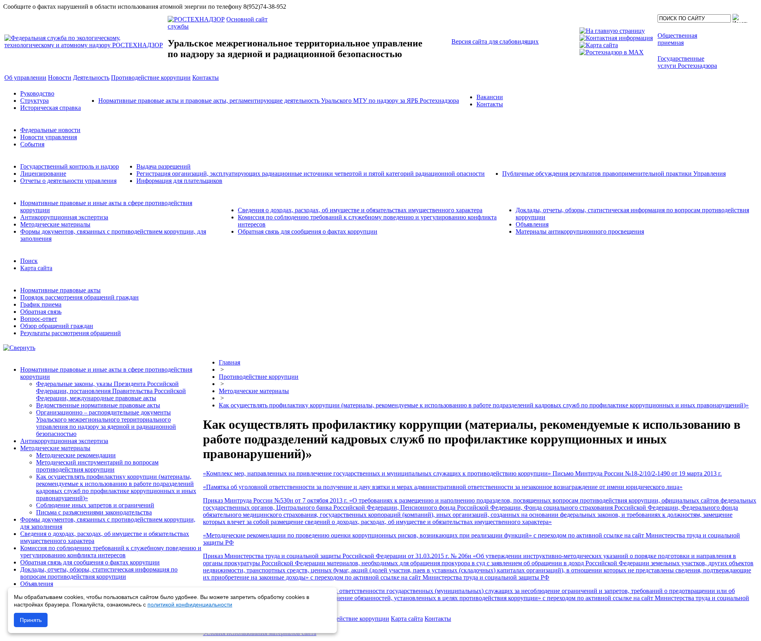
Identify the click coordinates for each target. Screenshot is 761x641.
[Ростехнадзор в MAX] (611, 52)
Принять (31, 620)
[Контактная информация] (616, 38)
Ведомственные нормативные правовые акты (98, 405)
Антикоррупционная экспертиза (64, 217)
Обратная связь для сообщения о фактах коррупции (307, 231)
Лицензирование (43, 173)
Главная (229, 362)
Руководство (37, 93)
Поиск (29, 260)
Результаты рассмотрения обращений (70, 333)
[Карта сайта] (598, 45)
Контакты (489, 104)
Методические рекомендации (76, 455)
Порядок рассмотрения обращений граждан (79, 297)
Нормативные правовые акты (60, 290)
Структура (34, 100)
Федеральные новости (50, 130)
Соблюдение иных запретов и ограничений (95, 505)
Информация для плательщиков (179, 180)
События (32, 144)
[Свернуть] (19, 347)
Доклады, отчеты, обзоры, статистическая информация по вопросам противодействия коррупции (99, 573)
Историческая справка (50, 107)
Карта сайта (36, 268)
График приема (40, 304)
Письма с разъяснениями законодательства (94, 512)
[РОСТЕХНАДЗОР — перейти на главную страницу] (85, 45)
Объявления (532, 224)
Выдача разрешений (163, 166)
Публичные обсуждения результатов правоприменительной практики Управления (614, 173)
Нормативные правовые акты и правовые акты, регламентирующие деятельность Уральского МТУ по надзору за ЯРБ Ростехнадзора (278, 100)
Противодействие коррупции (258, 376)
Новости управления (48, 137)
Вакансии (489, 97)
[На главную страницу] (612, 30)
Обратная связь (40, 311)
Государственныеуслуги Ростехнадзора (687, 62)
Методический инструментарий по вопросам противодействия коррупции (97, 466)
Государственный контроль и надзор (69, 166)
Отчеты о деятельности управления (68, 180)
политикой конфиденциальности (189, 604)
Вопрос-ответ (38, 318)
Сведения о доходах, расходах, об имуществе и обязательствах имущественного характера (360, 210)
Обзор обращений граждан (56, 325)
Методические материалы (55, 224)
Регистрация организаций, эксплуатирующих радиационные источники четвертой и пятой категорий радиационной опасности (310, 173)
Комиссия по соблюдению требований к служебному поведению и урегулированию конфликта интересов (110, 551)
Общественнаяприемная (677, 39)
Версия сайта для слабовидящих (495, 41)
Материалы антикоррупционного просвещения (580, 231)
